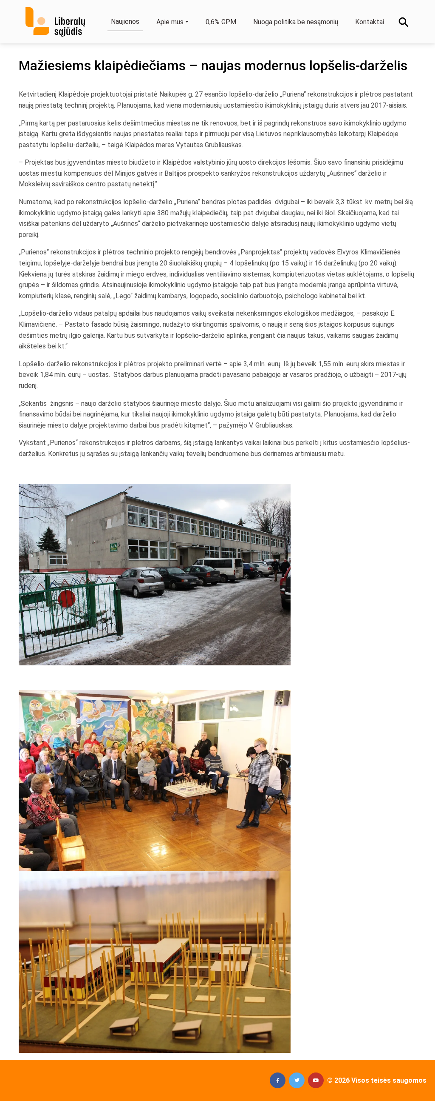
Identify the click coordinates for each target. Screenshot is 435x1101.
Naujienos (125, 21)
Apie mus (170, 22)
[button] (277, 1080)
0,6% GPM (221, 22)
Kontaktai (369, 22)
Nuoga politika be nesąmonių (295, 22)
